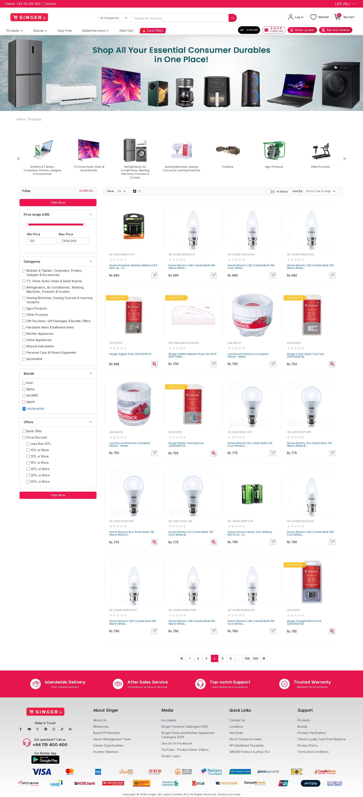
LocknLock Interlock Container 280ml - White (129, 444)
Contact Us (237, 720)
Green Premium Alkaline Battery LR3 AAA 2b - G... (133, 266)
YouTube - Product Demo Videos (185, 749)
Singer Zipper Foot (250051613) (130, 354)
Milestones (101, 726)
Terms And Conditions (313, 752)
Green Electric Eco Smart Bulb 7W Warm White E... (131, 533)
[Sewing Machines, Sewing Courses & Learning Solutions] (181, 155)
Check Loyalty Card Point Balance (321, 739)
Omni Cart (126, 30)
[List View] (139, 191)
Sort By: (298, 191)
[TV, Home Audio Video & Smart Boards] (89, 155)
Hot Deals (236, 733)
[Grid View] (134, 191)
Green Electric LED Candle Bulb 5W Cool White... (310, 533)
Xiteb (237, 794)
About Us (99, 720)
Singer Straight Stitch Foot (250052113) (304, 622)
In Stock (282, 191)
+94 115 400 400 (29, 3)
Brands (38, 30)
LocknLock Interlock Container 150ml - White (248, 355)
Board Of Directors (106, 733)
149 (255, 658)
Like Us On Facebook (176, 743)
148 (247, 658)
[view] (157, 221)
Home (21, 119)
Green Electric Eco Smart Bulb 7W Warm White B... (309, 444)
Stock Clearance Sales (245, 739)
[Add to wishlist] (157, 210)
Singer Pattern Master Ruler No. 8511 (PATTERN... (192, 355)
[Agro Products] (274, 153)
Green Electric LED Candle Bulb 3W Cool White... (251, 266)
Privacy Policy (307, 745)
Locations (236, 726)
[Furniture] (228, 153)
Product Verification (311, 733)
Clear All (86, 190)
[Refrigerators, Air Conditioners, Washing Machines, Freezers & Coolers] (135, 159)
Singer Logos (170, 756)
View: (110, 191)
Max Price (66, 234)
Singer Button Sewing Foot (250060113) (186, 444)
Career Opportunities (108, 745)
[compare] (157, 215)
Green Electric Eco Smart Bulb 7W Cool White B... (190, 533)
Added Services (93, 30)
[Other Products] (320, 153)
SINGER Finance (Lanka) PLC (249, 752)
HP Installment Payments (246, 745)
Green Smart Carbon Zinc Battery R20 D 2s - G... (250, 533)
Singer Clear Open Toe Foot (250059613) (305, 355)
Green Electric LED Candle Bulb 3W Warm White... (191, 266)
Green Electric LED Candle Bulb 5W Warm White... (132, 622)
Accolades (168, 720)
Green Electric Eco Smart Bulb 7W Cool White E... (250, 444)
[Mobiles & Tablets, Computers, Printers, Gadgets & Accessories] (42, 157)
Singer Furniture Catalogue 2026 (184, 726)
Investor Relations (106, 752)
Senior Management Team (112, 739)
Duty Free (65, 30)
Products (13, 30)
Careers (50, 3)
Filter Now (58, 202)
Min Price (33, 234)
